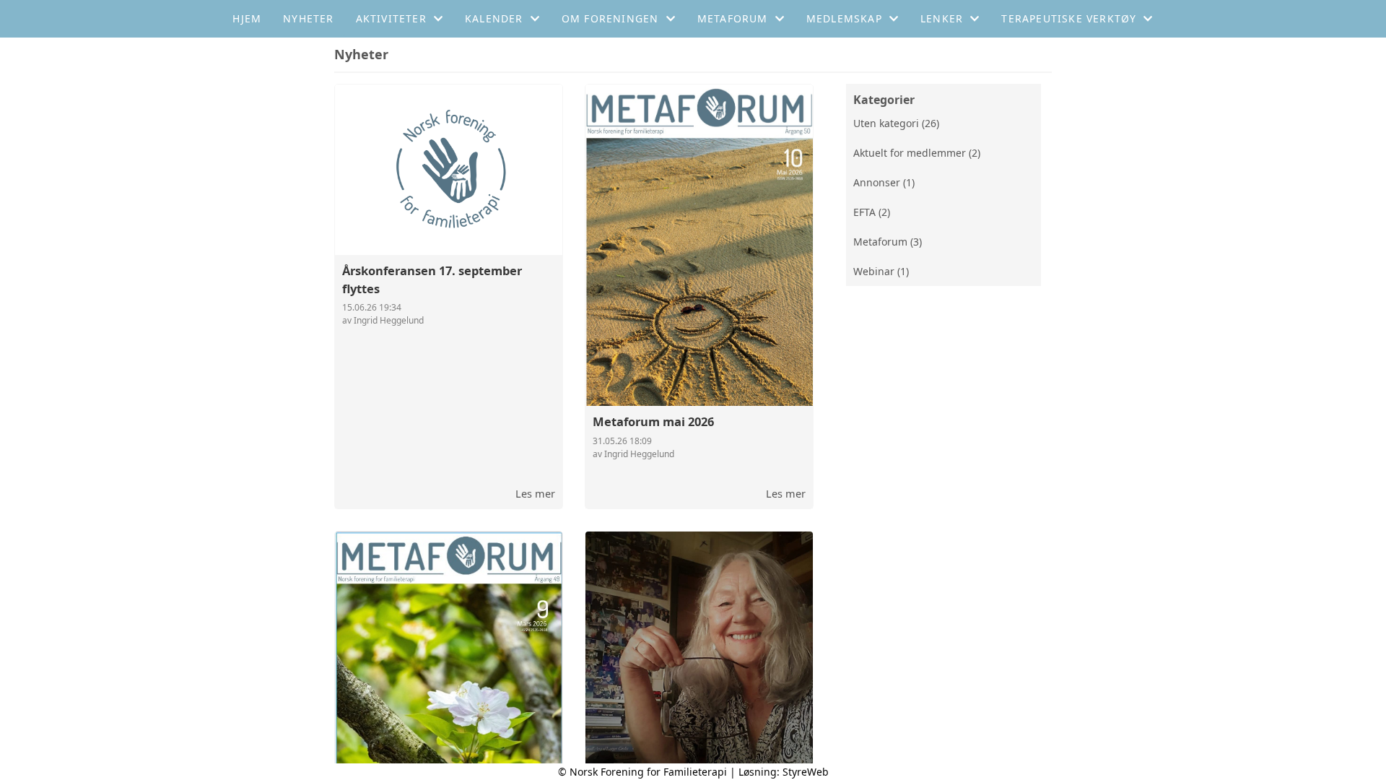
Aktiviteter (391, 18)
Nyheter (308, 18)
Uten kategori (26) (896, 123)
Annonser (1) (884, 182)
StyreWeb (806, 772)
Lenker (941, 18)
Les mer (535, 493)
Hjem (246, 18)
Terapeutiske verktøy (1068, 18)
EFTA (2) (871, 212)
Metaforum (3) (887, 241)
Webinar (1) (881, 271)
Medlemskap (844, 18)
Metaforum (732, 18)
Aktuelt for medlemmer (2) (916, 153)
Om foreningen (610, 18)
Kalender (494, 18)
